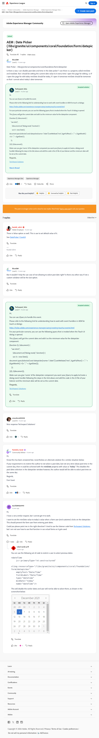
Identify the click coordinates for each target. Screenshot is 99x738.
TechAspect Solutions (16, 162)
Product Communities (14, 10)
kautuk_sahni (17, 227)
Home (3, 10)
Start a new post (65, 209)
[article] (48, 241)
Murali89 (15, 60)
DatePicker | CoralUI (18, 237)
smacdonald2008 (18, 418)
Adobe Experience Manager (31, 10)
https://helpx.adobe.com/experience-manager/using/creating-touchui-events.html (37, 107)
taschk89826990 (18, 506)
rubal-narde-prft (23, 547)
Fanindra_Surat (17, 450)
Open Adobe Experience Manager (78, 23)
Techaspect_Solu (21, 89)
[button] (85, 11)
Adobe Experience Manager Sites (51, 10)
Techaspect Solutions (82, 526)
